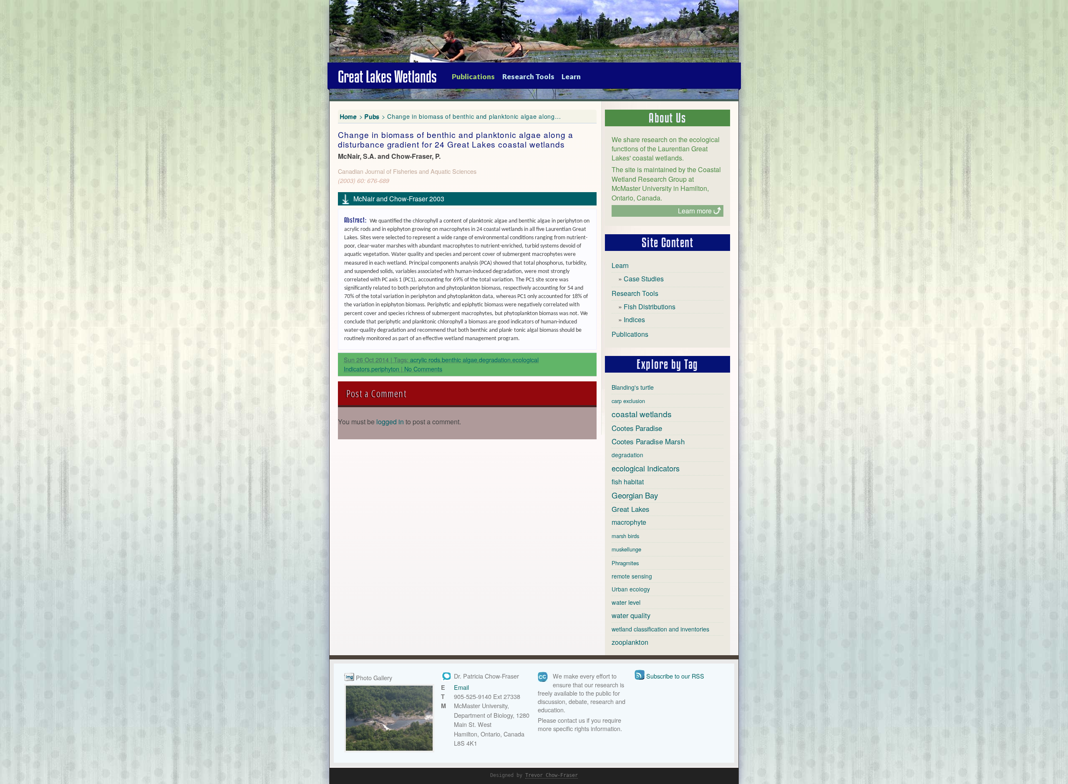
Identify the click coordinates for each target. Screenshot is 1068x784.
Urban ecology (631, 589)
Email (461, 687)
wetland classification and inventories (660, 629)
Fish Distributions (649, 306)
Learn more (695, 210)
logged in (390, 421)
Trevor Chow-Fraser (551, 775)
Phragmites (625, 563)
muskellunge (626, 549)
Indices (634, 319)
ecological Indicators (646, 468)
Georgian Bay (635, 495)
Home (348, 116)
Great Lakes (630, 509)
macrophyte (629, 522)
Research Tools (528, 76)
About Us (667, 118)
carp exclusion (628, 401)
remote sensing (632, 576)
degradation (495, 359)
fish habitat (628, 481)
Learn (571, 76)
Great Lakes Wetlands (387, 77)
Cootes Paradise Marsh (648, 441)
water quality (631, 615)
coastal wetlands (642, 413)
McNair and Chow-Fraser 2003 (398, 198)
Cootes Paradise (637, 428)
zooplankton (630, 642)
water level (626, 602)
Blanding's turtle (633, 387)
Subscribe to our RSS (675, 675)
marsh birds (625, 536)
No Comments (423, 368)
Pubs (372, 116)
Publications (473, 76)
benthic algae (459, 359)
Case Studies (644, 278)
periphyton (385, 368)
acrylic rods (425, 359)
